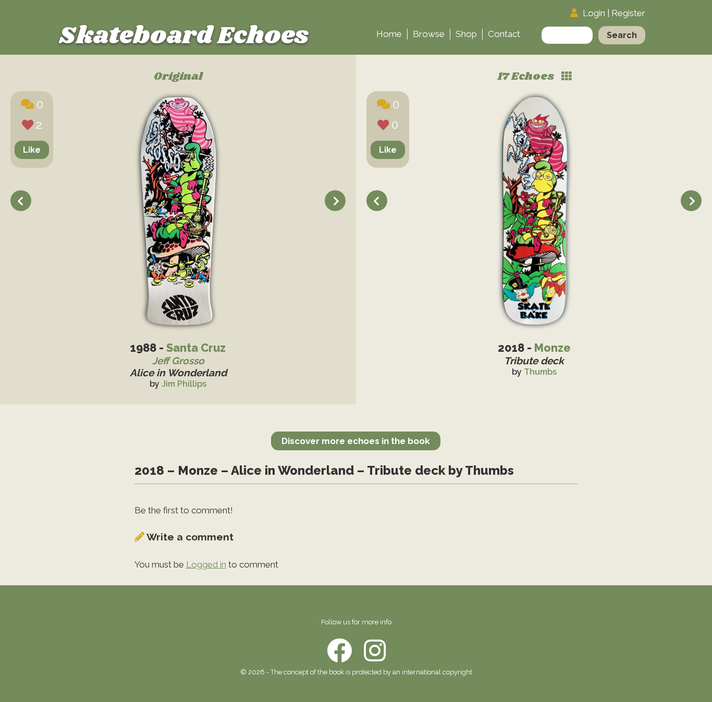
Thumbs (540, 372)
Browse (429, 34)
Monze (552, 347)
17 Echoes (526, 76)
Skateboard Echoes (184, 36)
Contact (504, 34)
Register (628, 13)
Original (178, 76)
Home (389, 34)
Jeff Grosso (178, 360)
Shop (466, 34)
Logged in (206, 564)
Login (594, 13)
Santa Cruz (196, 347)
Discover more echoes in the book (355, 441)
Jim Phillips (184, 384)
